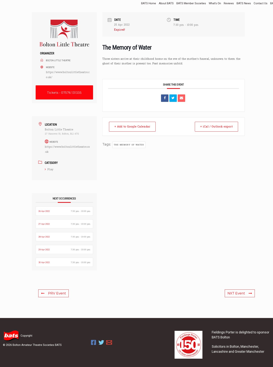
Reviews (229, 3)
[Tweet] (173, 98)
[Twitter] (101, 342)
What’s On (215, 3)
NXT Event (236, 293)
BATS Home (148, 3)
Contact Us (260, 3)
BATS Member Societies (191, 3)
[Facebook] (93, 342)
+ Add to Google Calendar (132, 126)
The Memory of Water (129, 145)
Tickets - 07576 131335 (64, 92)
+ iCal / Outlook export (216, 126)
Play (50, 169)
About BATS (166, 3)
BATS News (244, 3)
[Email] (181, 98)
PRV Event (57, 293)
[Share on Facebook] (164, 98)
